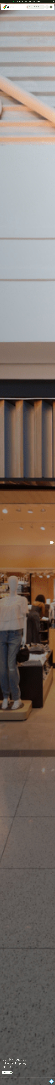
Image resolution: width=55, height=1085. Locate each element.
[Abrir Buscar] (47, 7)
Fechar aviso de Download (53, 1)
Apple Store (39, 1)
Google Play (34, 1)
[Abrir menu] (51, 7)
